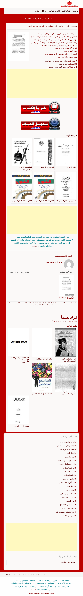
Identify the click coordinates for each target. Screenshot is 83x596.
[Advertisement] (42, 83)
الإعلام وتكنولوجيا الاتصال (66, 446)
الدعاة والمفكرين (69, 468)
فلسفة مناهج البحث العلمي (42, 393)
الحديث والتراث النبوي (67, 464)
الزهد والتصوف (69, 471)
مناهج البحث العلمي (21, 426)
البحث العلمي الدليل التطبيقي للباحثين (68, 360)
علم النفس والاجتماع (67, 505)
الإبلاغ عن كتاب (40, 574)
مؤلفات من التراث (68, 508)
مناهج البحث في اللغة (44, 359)
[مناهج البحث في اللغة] (42, 342)
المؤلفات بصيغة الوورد (67, 494)
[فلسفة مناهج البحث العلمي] (42, 377)
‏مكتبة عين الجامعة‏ (68, 562)
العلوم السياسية (69, 475)
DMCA (44, 11)
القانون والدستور (69, 479)
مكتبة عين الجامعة (70, 26)
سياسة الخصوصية (28, 574)
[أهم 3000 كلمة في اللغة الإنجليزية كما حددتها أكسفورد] (18, 342)
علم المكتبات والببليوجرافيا (65, 512)
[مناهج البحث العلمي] (18, 410)
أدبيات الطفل (70, 457)
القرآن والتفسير (69, 486)
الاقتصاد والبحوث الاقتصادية (65, 449)
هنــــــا (34, 246)
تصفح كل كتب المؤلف (18, 272)
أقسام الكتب (66, 11)
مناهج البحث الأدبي (69, 393)
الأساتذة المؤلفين (54, 11)
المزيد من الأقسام (68, 516)
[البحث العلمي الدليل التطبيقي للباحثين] (65, 342)
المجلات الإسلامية (68, 497)
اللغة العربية (70, 490)
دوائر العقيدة (70, 501)
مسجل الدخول (64, 321)
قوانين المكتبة (16, 574)
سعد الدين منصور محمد (57, 67)
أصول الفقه (57, 26)
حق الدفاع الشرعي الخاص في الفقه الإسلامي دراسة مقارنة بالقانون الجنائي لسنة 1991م (42, 302)
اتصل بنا (37, 11)
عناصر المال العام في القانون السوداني (42, 304)
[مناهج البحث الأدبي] (65, 377)
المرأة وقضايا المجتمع (67, 483)
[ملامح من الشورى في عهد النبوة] (18, 46)
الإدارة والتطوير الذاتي (67, 442)
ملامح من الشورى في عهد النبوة (56, 61)
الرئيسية (75, 11)
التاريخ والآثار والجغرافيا (66, 460)
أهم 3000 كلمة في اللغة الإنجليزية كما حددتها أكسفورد (20, 360)
